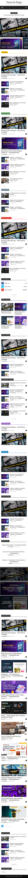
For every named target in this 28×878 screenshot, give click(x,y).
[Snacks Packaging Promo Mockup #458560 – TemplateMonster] (14, 769)
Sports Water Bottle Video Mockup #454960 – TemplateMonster (11, 799)
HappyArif (12, 399)
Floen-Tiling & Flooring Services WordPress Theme (11, 737)
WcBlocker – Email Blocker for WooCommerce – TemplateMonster (6, 327)
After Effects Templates (6, 30)
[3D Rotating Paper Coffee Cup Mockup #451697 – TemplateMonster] (14, 811)
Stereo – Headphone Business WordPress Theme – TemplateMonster (14, 757)
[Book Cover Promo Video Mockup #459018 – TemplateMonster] (11, 43)
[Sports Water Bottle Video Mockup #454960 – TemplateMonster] (14, 790)
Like (26, 283)
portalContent (4, 713)
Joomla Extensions (18, 324)
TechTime (3, 739)
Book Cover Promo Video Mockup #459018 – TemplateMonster (11, 151)
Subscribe (25, 289)
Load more (14, 864)
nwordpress (3, 760)
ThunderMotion (4, 78)
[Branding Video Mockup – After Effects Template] (14, 26)
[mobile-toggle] (2, 7)
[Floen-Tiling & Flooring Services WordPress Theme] (5, 180)
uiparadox (12, 413)
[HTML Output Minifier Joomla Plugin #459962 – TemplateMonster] (5, 97)
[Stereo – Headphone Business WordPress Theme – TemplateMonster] (14, 749)
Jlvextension (12, 406)
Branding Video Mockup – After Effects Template (14, 15)
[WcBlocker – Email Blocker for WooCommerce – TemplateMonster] (5, 90)
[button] (26, 7)
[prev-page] (2, 109)
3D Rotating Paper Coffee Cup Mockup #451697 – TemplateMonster (12, 820)
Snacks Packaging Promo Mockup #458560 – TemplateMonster (11, 778)
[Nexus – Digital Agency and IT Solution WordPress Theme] (5, 104)
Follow (25, 286)
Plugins (25, 44)
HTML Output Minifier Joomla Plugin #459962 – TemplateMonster (21, 327)
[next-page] (4, 109)
